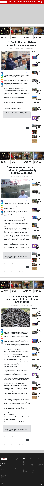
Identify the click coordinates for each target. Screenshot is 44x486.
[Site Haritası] (1, 465)
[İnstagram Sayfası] (5, 463)
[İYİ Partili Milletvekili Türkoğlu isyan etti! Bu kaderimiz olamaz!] (15, 60)
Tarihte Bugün (33, 466)
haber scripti (2, 484)
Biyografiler (40, 463)
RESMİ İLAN (25, 471)
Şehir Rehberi (33, 470)
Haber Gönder (3, 477)
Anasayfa (2, 150)
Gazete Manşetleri (32, 472)
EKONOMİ (29, 1)
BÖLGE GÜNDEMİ (23, 1)
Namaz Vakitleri (33, 463)
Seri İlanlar (32, 469)
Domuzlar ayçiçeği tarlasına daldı (38, 140)
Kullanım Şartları (3, 475)
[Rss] (10, 463)
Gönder (27, 127)
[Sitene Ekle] (3, 465)
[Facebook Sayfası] (1, 463)
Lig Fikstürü (32, 465)
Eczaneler (32, 464)
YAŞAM (24, 468)
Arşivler (18, 466)
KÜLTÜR (24, 469)
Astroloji (39, 465)
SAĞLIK (33, 1)
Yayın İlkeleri (3, 470)
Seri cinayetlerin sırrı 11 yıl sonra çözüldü (38, 132)
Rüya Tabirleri (40, 464)
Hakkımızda (2, 469)
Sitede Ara (40, 460)
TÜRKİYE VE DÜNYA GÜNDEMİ (13, 1)
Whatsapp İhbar (3, 476)
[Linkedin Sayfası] (8, 463)
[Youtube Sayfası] (6, 463)
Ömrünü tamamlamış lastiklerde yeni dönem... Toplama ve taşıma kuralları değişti (38, 80)
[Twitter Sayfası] (3, 463)
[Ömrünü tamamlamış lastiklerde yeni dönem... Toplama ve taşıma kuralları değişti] (15, 317)
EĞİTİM (24, 474)
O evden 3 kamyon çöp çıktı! (38, 136)
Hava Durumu (33, 460)
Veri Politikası (3, 471)
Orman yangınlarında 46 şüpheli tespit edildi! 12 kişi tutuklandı (38, 72)
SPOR (24, 470)
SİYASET (24, 472)
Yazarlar (18, 464)
